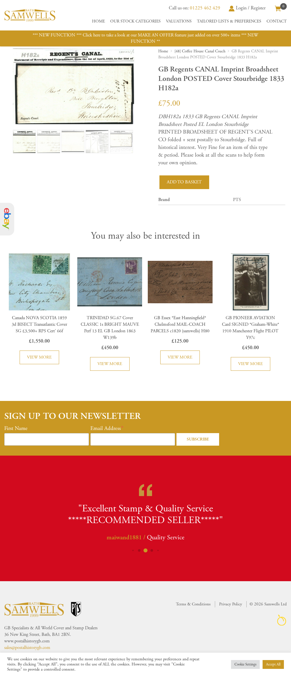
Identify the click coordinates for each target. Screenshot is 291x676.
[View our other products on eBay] (7, 219)
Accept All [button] (273, 664)
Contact (277, 21)
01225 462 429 (205, 8)
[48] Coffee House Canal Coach (199, 51)
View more (39, 357)
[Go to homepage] (29, 15)
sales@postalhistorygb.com (27, 648)
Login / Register (251, 8)
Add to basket (184, 182)
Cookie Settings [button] (245, 664)
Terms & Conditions (193, 604)
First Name (16, 428)
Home (98, 21)
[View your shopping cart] (278, 8)
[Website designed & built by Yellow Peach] (282, 620)
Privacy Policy (230, 604)
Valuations (179, 21)
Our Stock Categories (135, 21)
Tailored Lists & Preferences (229, 21)
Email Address (105, 428)
